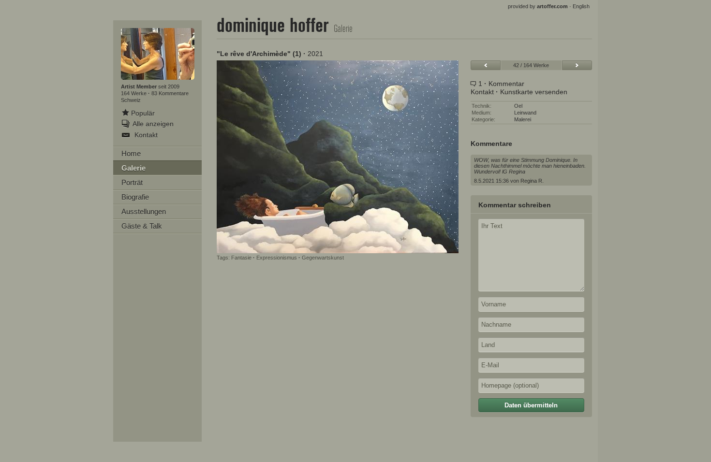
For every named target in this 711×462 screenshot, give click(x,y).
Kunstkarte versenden (533, 92)
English (581, 6)
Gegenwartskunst (323, 257)
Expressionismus (276, 257)
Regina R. (532, 181)
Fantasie (241, 257)
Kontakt (482, 92)
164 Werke (134, 93)
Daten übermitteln (531, 405)
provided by (538, 6)
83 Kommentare (170, 93)
